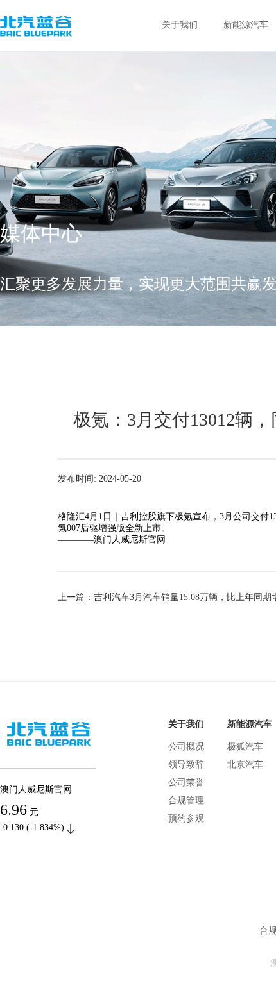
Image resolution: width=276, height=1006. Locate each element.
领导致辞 (186, 764)
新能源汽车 (245, 24)
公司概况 (186, 746)
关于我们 (180, 24)
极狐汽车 (245, 746)
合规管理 (186, 800)
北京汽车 (245, 764)
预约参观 (186, 818)
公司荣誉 (186, 782)
